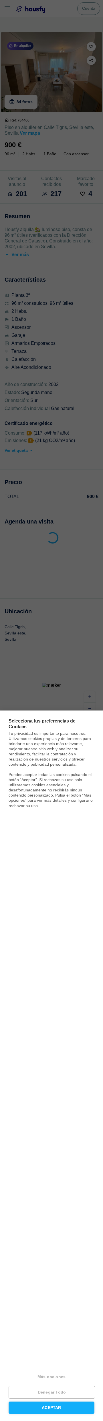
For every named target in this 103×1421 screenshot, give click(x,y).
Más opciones (51, 1377)
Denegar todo (52, 1392)
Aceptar (51, 1408)
